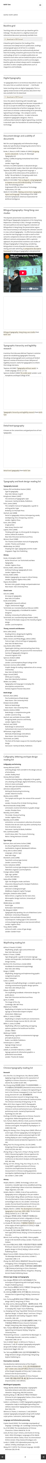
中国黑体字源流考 (27, 1223)
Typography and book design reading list (22, 481)
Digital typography (12, 78)
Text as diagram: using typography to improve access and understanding (23, 181)
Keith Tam (7, 4)
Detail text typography (14, 425)
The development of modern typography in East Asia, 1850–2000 (22, 1210)
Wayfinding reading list (14, 942)
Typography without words (26, 368)
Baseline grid (9, 25)
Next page (43, 1456)
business (8, 154)
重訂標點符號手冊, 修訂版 (19, 1378)
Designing (35, 151)
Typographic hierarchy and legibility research (19, 412)
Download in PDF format (15, 39)
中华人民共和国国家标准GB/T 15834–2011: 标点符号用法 (23, 1367)
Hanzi (16, 1342)
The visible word (25, 373)
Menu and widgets (40, 5)
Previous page (2, 1456)
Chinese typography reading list (18, 1067)
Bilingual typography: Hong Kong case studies (19, 332)
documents (15, 154)
